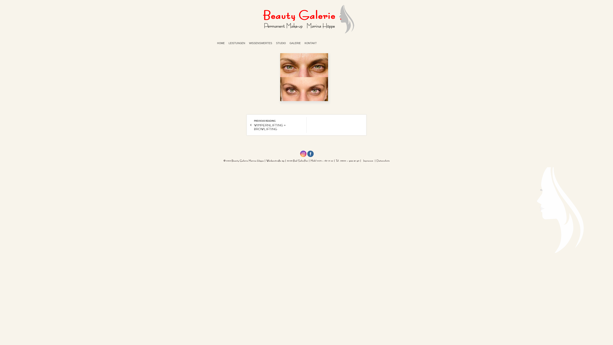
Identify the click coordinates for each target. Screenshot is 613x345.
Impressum (369, 160)
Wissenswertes (260, 43)
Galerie (295, 43)
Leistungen (237, 43)
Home (221, 43)
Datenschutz (383, 160)
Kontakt (311, 43)
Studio (281, 43)
